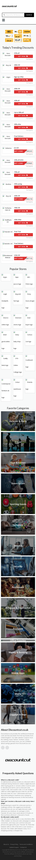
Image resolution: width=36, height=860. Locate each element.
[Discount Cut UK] (9, 6)
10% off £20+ (19, 160)
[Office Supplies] (2, 640)
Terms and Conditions (26, 844)
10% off (17, 100)
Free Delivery (18, 136)
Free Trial (17, 231)
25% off (17, 53)
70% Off (17, 208)
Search (29, 15)
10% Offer (17, 220)
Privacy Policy (14, 844)
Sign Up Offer (19, 77)
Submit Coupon (14, 847)
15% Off (17, 255)
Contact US (23, 847)
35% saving (18, 184)
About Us (6, 844)
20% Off (17, 89)
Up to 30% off (19, 112)
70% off (17, 172)
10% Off (17, 196)
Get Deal (22, 56)
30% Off (17, 65)
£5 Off (16, 148)
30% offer (17, 124)
